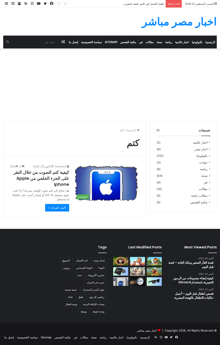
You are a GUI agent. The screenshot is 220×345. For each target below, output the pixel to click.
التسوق (66, 260)
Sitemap (111, 42)
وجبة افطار (71, 304)
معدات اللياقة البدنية (93, 304)
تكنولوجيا (197, 42)
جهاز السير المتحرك (93, 289)
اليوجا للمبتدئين (84, 267)
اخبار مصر (201, 149)
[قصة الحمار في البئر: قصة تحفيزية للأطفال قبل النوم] (120, 261)
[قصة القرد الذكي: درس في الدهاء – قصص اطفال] (154, 271)
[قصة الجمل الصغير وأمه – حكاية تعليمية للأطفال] (137, 261)
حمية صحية (71, 289)
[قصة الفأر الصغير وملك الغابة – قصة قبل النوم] (154, 261)
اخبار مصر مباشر (147, 330)
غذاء (70, 296)
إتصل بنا (73, 42)
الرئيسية (210, 42)
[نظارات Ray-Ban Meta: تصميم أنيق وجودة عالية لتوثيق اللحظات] (154, 281)
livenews (60, 166)
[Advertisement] (110, 85)
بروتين (66, 267)
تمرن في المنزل (95, 282)
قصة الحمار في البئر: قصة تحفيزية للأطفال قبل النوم (132, 3)
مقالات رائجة (199, 195)
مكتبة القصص (128, 42)
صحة (159, 42)
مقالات (150, 42)
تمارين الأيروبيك (96, 275)
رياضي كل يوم (96, 296)
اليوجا (101, 267)
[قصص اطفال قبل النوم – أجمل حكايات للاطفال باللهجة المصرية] (137, 271)
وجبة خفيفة (98, 311)
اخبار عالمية (182, 42)
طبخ (81, 296)
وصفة (84, 311)
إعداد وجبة (99, 260)
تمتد (79, 275)
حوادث (203, 162)
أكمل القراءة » (57, 207)
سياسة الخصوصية (91, 42)
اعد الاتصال (82, 260)
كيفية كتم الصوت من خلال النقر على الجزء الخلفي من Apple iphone (41, 178)
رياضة (168, 42)
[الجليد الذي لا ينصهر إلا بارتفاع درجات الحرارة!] (137, 281)
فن (141, 42)
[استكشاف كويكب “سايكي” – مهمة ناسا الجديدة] (120, 281)
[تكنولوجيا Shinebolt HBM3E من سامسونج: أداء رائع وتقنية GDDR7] (120, 271)
